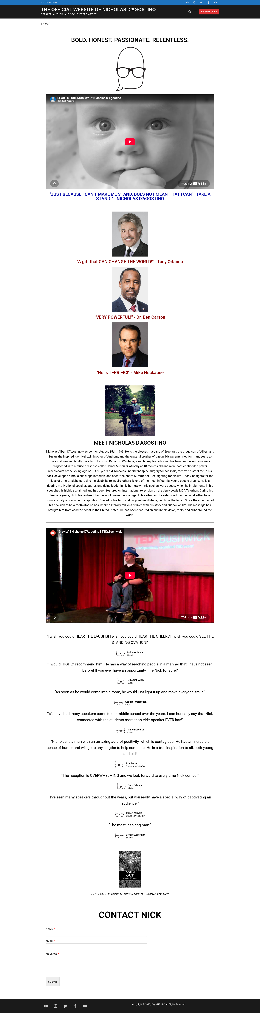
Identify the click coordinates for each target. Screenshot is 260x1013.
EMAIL (50, 941)
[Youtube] (187, 2)
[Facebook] (208, 2)
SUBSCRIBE (210, 11)
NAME (50, 928)
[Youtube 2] (216, 2)
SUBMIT (52, 981)
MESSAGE (52, 953)
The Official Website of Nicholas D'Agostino (98, 9)
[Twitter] (201, 2)
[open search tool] (189, 11)
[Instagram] (194, 2)
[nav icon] (195, 12)
